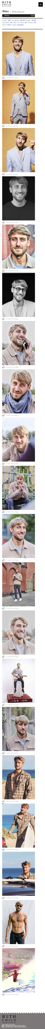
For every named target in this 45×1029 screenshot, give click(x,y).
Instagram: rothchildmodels (15, 1025)
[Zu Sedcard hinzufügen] (3, 78)
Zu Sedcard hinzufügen (12, 77)
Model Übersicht (18, 11)
